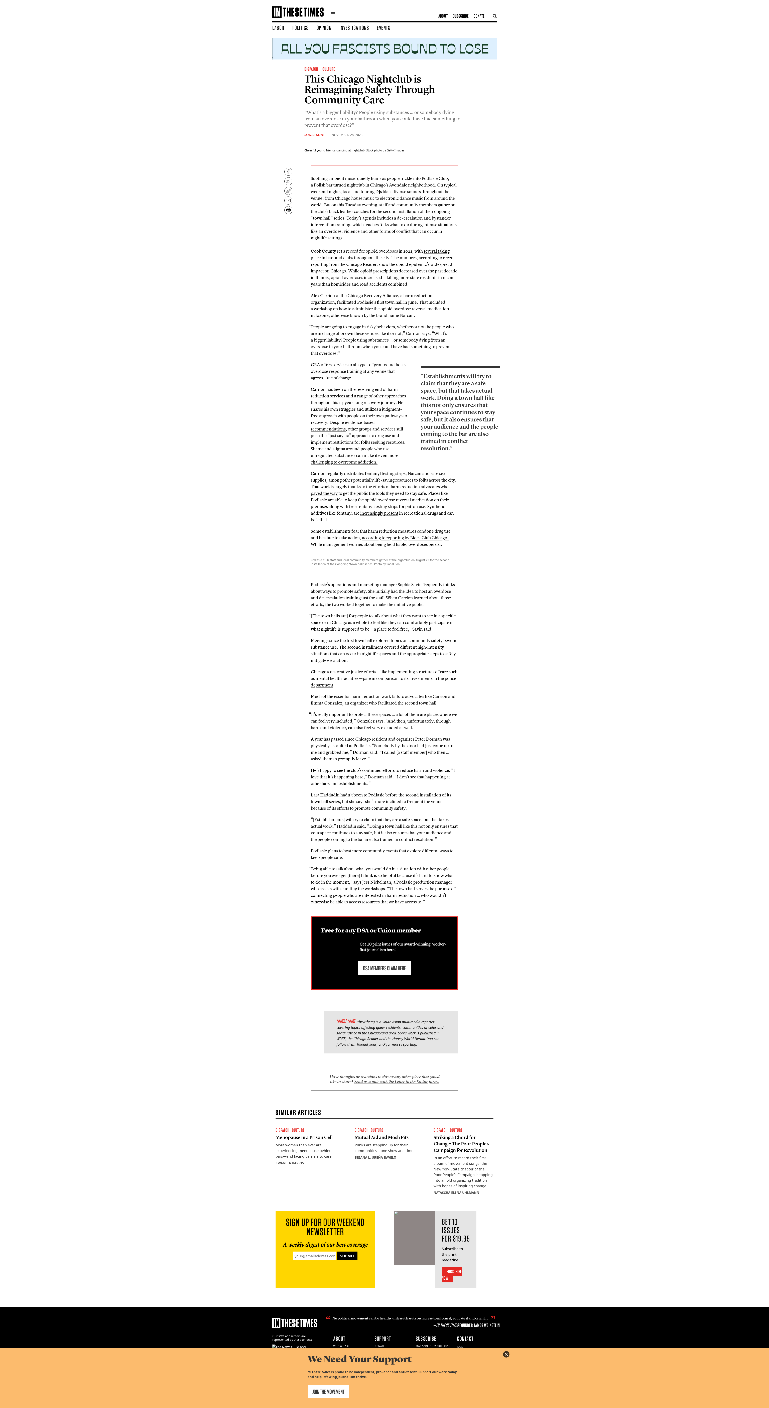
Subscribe (461, 16)
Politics (300, 27)
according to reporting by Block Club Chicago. (405, 537)
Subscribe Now (452, 1275)
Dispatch (311, 69)
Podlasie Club (435, 178)
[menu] (333, 13)
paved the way (324, 493)
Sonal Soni (314, 135)
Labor (278, 27)
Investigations (354, 27)
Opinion (324, 27)
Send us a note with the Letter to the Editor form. (396, 1081)
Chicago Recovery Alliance (372, 295)
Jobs (460, 1347)
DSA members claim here (384, 968)
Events (383, 27)
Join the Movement (328, 1391)
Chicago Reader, (362, 264)
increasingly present (379, 513)
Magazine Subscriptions (433, 1346)
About (443, 16)
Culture (328, 69)
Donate (479, 16)
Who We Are (341, 1346)
